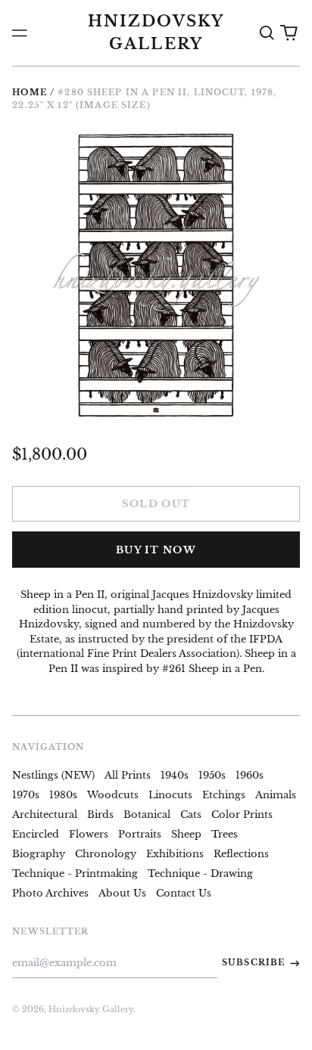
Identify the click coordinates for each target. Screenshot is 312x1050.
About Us (122, 893)
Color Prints (242, 814)
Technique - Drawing (200, 873)
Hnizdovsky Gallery (90, 1009)
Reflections (241, 853)
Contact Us (183, 893)
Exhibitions (175, 853)
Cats (190, 814)
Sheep (186, 834)
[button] (266, 33)
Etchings (223, 794)
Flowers (88, 834)
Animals (275, 794)
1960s (250, 775)
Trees (224, 834)
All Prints (128, 775)
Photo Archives (50, 893)
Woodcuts (113, 794)
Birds (100, 814)
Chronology (105, 853)
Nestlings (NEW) (53, 775)
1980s (63, 794)
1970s (25, 794)
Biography (38, 853)
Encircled (35, 834)
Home (29, 92)
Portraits (139, 834)
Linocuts (170, 794)
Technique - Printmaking (75, 873)
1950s (212, 775)
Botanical (146, 814)
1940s (175, 775)
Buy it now (156, 550)
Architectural (44, 814)
